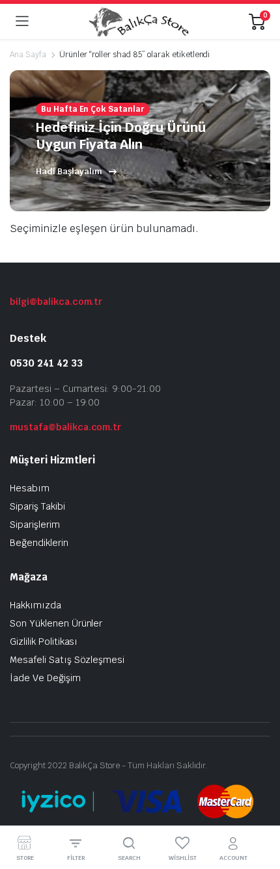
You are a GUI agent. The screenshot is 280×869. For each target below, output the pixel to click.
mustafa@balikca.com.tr (65, 427)
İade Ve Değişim (45, 678)
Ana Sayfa (28, 54)
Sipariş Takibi (37, 506)
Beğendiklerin (39, 543)
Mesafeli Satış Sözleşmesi (67, 660)
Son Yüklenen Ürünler (56, 623)
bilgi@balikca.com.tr (56, 301)
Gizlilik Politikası (43, 641)
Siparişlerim (35, 524)
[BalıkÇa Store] (139, 21)
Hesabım (29, 488)
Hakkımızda (35, 605)
